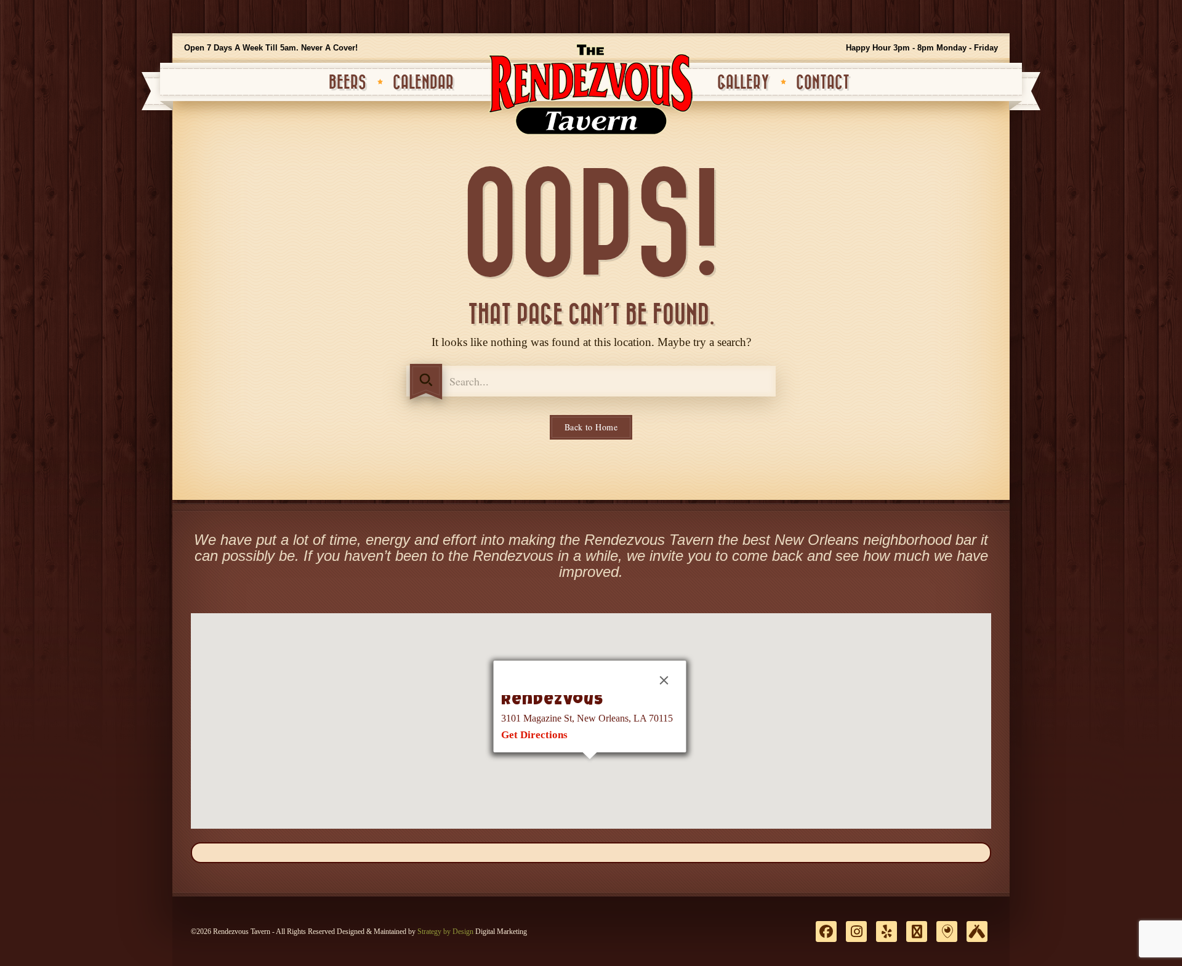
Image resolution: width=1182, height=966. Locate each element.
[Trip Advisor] (916, 931)
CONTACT (823, 82)
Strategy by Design (445, 931)
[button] (589, 766)
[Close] (664, 680)
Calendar (423, 82)
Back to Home (591, 427)
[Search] (426, 381)
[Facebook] (826, 931)
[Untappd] (977, 931)
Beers (347, 82)
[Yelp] (886, 931)
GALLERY (743, 82)
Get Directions (534, 735)
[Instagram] (856, 931)
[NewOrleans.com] (946, 931)
